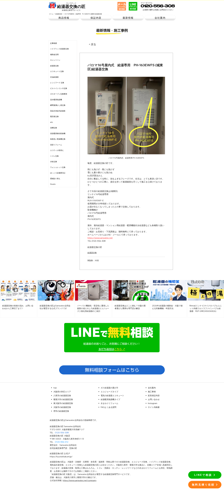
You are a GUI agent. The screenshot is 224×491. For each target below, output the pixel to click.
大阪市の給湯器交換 (62, 407)
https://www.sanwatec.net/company (79, 480)
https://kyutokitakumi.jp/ (61, 456)
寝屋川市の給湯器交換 (63, 399)
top (55, 387)
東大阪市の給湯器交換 (63, 403)
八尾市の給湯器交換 (62, 395)
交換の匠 (73, 448)
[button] (63, 17)
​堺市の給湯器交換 (61, 411)
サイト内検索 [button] (154, 407)
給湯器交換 (92, 253)
